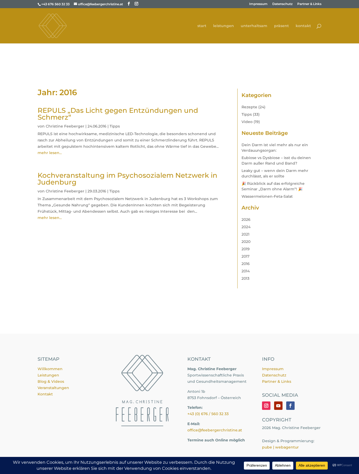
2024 (246, 227)
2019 (246, 249)
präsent (281, 26)
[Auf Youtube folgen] (278, 405)
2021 (245, 234)
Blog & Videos (51, 381)
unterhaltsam (254, 26)
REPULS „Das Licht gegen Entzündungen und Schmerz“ (118, 113)
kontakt (303, 26)
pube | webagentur (280, 447)
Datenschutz (282, 4)
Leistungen (48, 375)
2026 (246, 219)
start (201, 26)
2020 (246, 241)
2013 (245, 278)
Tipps (115, 126)
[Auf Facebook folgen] (290, 405)
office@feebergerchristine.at (214, 430)
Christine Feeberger (65, 126)
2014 (246, 271)
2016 (246, 263)
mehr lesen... (50, 152)
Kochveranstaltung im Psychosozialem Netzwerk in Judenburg (127, 178)
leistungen (223, 26)
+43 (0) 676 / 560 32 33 (208, 413)
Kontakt (45, 394)
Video (247, 121)
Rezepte (249, 107)
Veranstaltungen (53, 387)
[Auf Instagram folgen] (266, 405)
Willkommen (50, 368)
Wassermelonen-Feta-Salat (267, 196)
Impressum (258, 4)
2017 (245, 256)
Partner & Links (309, 4)
